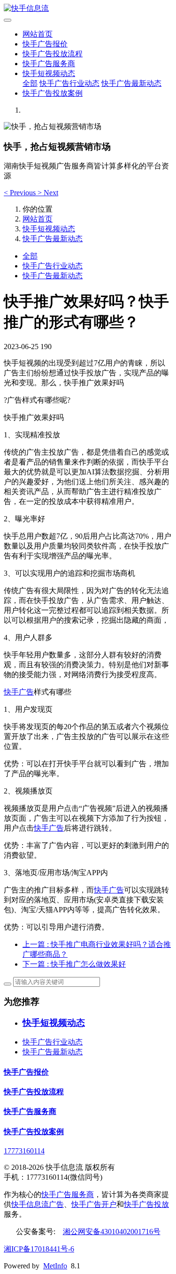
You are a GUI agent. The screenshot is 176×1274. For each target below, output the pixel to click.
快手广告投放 (146, 1204)
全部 (30, 83)
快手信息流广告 (37, 1204)
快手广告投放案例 (53, 93)
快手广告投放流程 (53, 54)
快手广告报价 (45, 44)
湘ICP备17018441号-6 (39, 1249)
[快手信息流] (88, 9)
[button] (21, 193)
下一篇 (74, 964)
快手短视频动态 (49, 73)
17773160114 (24, 1151)
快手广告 (19, 692)
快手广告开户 (93, 1204)
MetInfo (55, 1266)
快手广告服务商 (49, 64)
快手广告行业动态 (69, 83)
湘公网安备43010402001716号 (112, 1232)
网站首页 (38, 34)
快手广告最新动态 (131, 83)
